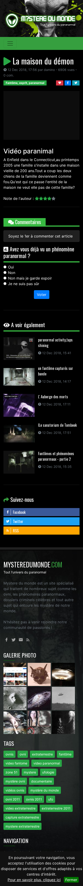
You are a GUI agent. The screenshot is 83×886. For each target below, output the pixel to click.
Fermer (71, 879)
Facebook (19, 512)
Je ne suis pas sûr (23, 283)
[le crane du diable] (40, 674)
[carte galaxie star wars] (40, 698)
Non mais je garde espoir (30, 278)
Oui (11, 267)
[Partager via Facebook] (68, 82)
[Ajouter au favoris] (60, 82)
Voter (41, 294)
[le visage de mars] (15, 698)
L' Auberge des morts (53, 396)
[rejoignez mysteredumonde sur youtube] (15, 674)
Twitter (17, 521)
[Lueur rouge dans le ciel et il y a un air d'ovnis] (63, 674)
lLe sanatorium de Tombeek (57, 425)
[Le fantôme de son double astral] (63, 722)
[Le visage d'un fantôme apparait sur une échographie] (40, 722)
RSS (15, 530)
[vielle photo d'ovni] (63, 698)
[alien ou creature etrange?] (15, 722)
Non (11, 272)
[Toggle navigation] (10, 43)
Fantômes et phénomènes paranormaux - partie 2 (56, 456)
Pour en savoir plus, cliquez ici (34, 879)
